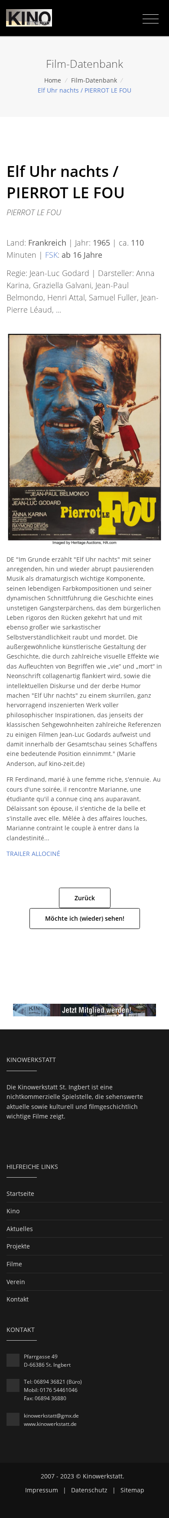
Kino (13, 1211)
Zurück (85, 898)
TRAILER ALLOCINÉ (33, 853)
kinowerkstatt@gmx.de (51, 1415)
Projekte (18, 1246)
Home (52, 80)
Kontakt (17, 1299)
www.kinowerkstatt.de (50, 1424)
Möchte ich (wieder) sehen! (84, 918)
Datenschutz (89, 1490)
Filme (14, 1264)
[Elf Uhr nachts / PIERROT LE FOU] (84, 438)
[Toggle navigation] (150, 19)
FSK (51, 255)
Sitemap (132, 1490)
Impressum (41, 1490)
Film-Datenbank (94, 80)
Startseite (20, 1193)
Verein (15, 1282)
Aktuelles (19, 1229)
